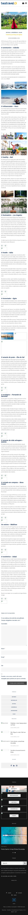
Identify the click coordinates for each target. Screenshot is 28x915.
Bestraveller (14, 700)
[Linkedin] (13, 766)
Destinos (8, 32)
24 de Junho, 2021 (14, 728)
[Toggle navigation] (26, 3)
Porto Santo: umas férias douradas (13, 849)
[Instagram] (16, 766)
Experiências (14, 32)
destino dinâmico (4, 488)
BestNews (14, 696)
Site (2, 665)
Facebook (9, 892)
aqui (4, 595)
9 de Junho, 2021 (14, 746)
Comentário (4, 623)
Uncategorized (14, 710)
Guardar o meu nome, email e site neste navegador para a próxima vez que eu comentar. (13, 677)
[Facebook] (11, 766)
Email (3, 657)
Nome (3, 648)
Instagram (20, 892)
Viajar (20, 32)
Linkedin (15, 895)
